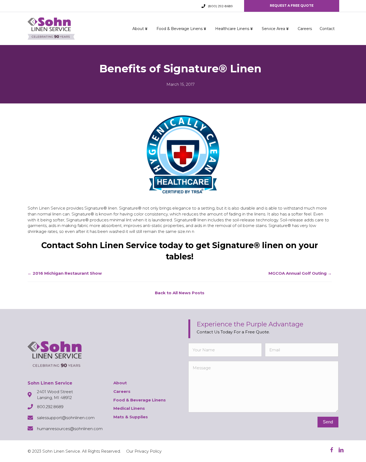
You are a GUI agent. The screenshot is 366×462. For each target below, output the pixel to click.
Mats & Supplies (130, 416)
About (138, 28)
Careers (305, 28)
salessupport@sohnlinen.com (66, 417)
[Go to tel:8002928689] (203, 6)
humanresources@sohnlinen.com (70, 428)
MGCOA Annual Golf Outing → (300, 273)
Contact (327, 28)
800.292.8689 (50, 406)
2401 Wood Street (55, 391)
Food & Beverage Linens (179, 28)
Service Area (273, 28)
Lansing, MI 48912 (54, 397)
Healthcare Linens (232, 28)
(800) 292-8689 (220, 6)
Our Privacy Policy (144, 451)
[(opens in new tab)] (183, 154)
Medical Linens (129, 408)
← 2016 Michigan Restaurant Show (65, 273)
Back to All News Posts (179, 292)
